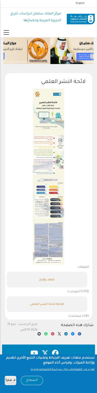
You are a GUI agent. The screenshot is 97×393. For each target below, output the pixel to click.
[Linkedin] (66, 334)
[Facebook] (79, 334)
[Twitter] (59, 334)
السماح (32, 380)
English (80, 3)
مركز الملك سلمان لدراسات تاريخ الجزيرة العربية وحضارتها (67, 62)
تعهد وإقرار (47, 279)
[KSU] (81, 17)
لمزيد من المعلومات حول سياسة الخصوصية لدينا (63, 369)
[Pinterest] (52, 334)
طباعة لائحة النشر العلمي (47, 304)
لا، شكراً (10, 380)
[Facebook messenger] (72, 334)
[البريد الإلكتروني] (39, 334)
